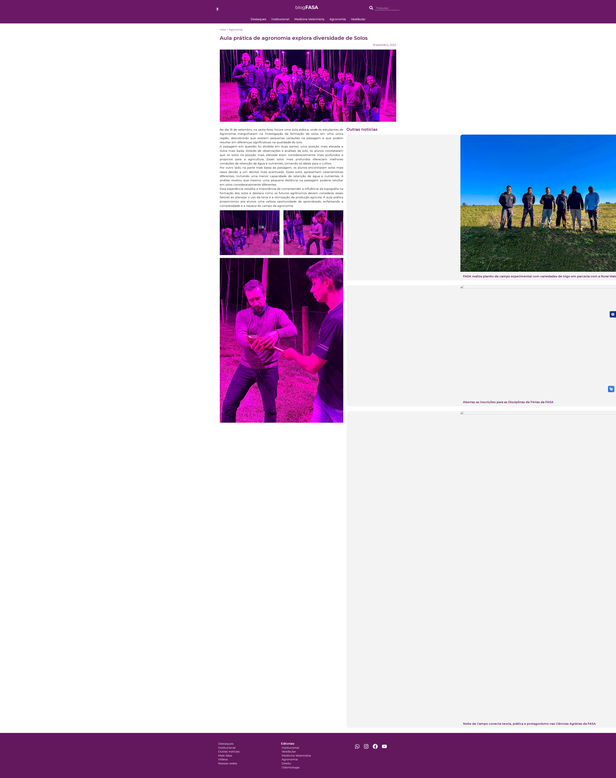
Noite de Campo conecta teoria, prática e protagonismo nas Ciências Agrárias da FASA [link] (529, 724)
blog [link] (306, 7)
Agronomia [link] (337, 19)
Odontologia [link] (290, 767)
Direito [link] (286, 763)
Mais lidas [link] (225, 755)
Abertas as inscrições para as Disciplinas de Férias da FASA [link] (508, 402)
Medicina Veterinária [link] (309, 19)
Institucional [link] (280, 19)
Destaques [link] (258, 19)
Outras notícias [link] (229, 751)
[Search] (398, 8)
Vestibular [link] (358, 19)
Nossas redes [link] (227, 763)
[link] (613, 314)
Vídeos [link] (223, 759)
